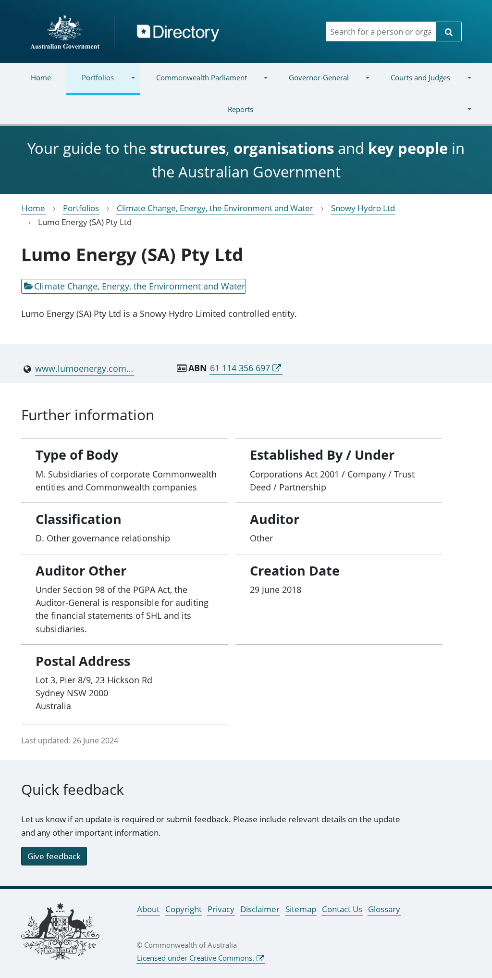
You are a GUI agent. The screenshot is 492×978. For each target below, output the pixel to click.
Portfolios (90, 83)
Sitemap (300, 909)
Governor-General (311, 83)
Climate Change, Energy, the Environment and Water (215, 207)
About (148, 909)
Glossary (384, 909)
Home (41, 77)
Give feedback (54, 856)
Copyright (183, 909)
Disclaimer (260, 909)
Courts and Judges (412, 83)
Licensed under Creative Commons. (195, 958)
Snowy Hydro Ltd (363, 207)
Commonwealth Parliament (193, 83)
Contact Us (342, 909)
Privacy (221, 909)
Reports (134, 115)
